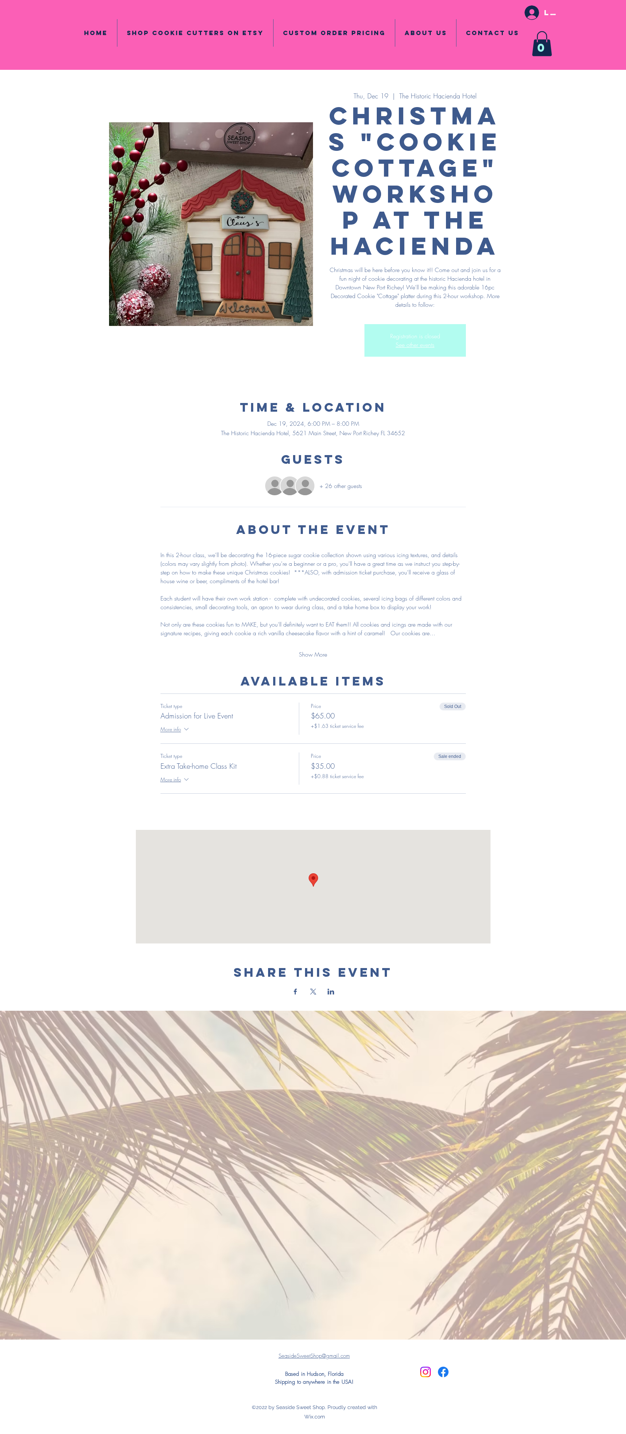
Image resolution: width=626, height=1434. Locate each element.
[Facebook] (443, 1372)
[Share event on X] (313, 991)
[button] (541, 43)
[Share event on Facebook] (295, 991)
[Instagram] (425, 1372)
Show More (313, 654)
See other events (415, 345)
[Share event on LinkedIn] (330, 991)
